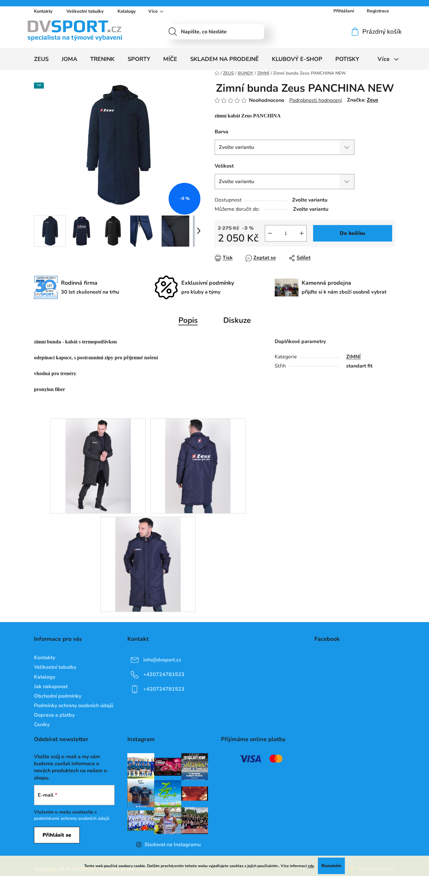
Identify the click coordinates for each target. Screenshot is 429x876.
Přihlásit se (57, 835)
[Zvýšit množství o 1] (301, 233)
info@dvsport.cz (162, 659)
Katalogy (126, 11)
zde (311, 865)
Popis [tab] (188, 320)
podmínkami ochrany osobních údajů (71, 818)
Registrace (378, 11)
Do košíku (352, 233)
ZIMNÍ (353, 356)
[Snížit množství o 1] (270, 233)
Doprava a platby (54, 715)
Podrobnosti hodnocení (315, 100)
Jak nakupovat (51, 686)
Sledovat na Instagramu (172, 844)
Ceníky (42, 724)
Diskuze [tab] (237, 320)
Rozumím (331, 866)
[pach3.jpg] (148, 564)
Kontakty (43, 11)
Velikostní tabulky (85, 11)
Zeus (372, 99)
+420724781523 (163, 674)
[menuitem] (41, 59)
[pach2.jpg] (198, 465)
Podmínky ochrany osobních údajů (73, 705)
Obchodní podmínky (57, 696)
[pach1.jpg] (98, 465)
